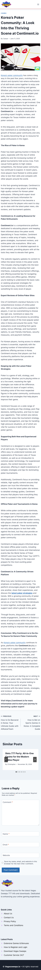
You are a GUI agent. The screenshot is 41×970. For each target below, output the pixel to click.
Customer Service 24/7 (14, 955)
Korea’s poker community (12, 75)
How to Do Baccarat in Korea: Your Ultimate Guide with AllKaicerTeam (9, 722)
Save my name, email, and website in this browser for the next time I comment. (20, 862)
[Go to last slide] (6, 759)
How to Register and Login (15, 947)
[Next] (35, 759)
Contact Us (9, 917)
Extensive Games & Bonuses (16, 943)
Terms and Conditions (13, 925)
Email (6, 845)
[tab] (16, 771)
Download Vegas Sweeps (15, 951)
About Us (8, 913)
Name (6, 834)
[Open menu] (38, 4)
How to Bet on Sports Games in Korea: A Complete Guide (32, 722)
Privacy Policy (10, 921)
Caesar (5, 38)
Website (6, 855)
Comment (8, 802)
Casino (3, 13)
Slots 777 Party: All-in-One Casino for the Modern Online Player (19, 756)
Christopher (11, 764)
